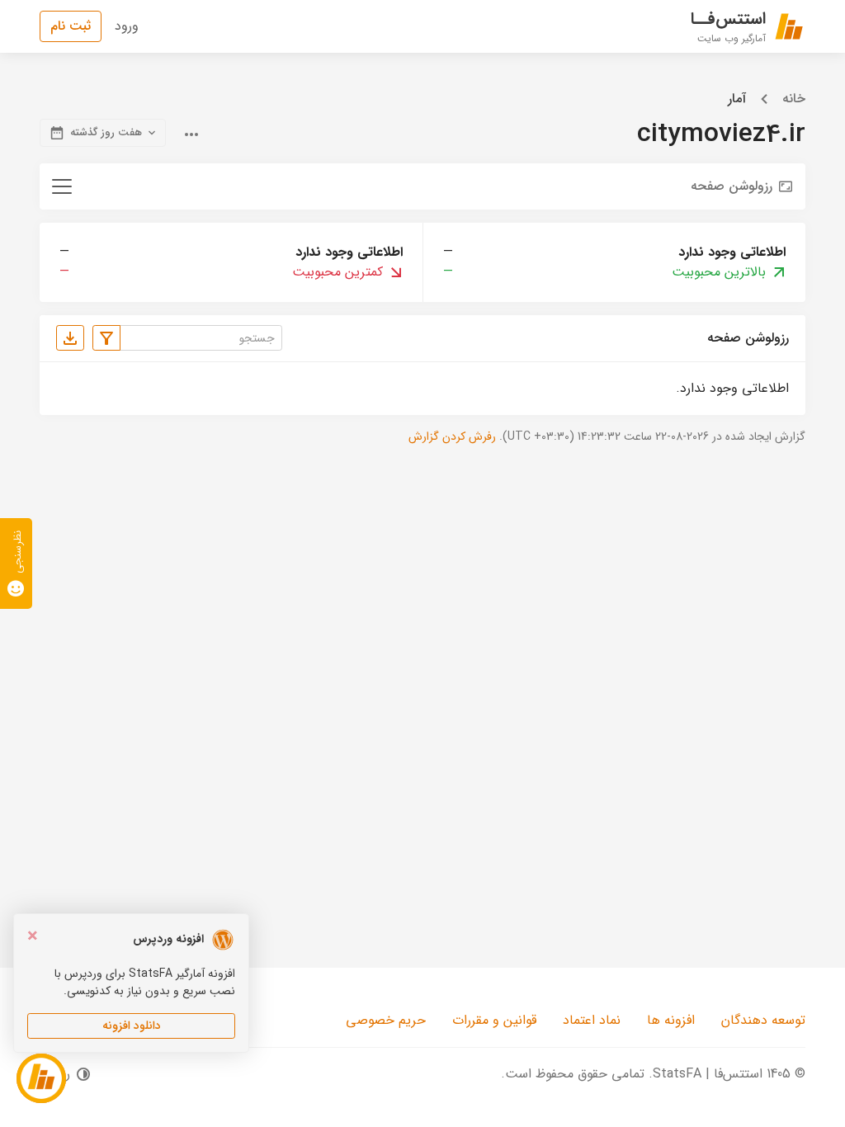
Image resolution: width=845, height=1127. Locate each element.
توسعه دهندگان (763, 1020)
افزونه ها (671, 1020)
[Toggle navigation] (62, 186)
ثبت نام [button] (70, 26)
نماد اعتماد (592, 1020)
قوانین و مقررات (494, 1020)
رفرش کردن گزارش (452, 436)
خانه (793, 99)
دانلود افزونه (131, 1025)
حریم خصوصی (386, 1020)
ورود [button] (127, 26)
